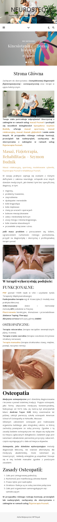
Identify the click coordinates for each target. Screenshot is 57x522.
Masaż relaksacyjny (12, 167)
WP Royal (36, 517)
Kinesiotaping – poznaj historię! (28, 47)
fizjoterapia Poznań (12, 170)
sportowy (27, 167)
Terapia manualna (11, 342)
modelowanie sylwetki (43, 167)
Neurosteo (28, 9)
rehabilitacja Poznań (31, 170)
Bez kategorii (28, 41)
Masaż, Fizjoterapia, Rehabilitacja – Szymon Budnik (23, 156)
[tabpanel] (28, 48)
